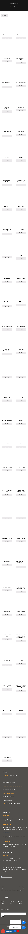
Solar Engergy (8, 27)
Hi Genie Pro (7, 734)
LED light (21, 710)
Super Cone (7, 278)
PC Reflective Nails (7, 420)
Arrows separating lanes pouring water (7, 230)
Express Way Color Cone (21, 255)
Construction (8, 20)
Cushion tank (21, 131)
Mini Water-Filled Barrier (7, 181)
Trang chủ (9, 7)
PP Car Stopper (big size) (7, 491)
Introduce (12, 901)
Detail (7, 38)
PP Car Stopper (21, 467)
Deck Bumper (21, 443)
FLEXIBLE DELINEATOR (7, 108)
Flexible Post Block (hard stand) (21, 206)
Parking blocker (7, 397)
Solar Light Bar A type (7, 661)
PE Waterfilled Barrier (21, 157)
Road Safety (7, 25)
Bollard (21, 660)
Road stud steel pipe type (21, 59)
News (11, 903)
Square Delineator (21, 326)
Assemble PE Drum (7, 326)
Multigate (21, 397)
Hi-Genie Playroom (21, 734)
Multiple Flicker (21, 611)
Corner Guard (7, 561)
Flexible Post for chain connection (21, 181)
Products (20, 901)
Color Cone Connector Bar (7, 302)
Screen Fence (7, 58)
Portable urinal (7, 710)
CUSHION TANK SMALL (7, 157)
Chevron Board (21, 514)
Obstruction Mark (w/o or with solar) (21, 588)
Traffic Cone (21, 229)
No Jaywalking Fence (21, 82)
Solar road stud (7, 34)
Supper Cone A (21, 278)
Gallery (2, 903)
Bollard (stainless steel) (7, 686)
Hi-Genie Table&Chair (7, 757)
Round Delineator (21, 374)
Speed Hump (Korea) (7, 538)
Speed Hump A (21, 538)
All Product (7, 18)
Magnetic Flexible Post (7, 132)
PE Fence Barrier (7, 374)
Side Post (7, 514)
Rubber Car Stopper (7, 467)
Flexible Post (21, 107)
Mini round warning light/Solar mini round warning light (21, 563)
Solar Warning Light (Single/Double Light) (21, 686)
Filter (4, 15)
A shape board (20, 349)
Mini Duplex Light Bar (7, 635)
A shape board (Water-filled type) (7, 350)
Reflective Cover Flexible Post (7, 206)
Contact (20, 903)
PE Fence (21, 301)
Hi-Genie (6, 29)
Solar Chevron (7, 611)
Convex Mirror (7, 443)
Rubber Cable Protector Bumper (21, 491)
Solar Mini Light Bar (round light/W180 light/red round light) (21, 636)
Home (2, 901)
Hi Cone (7, 254)
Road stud (21, 420)
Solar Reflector (7, 587)
